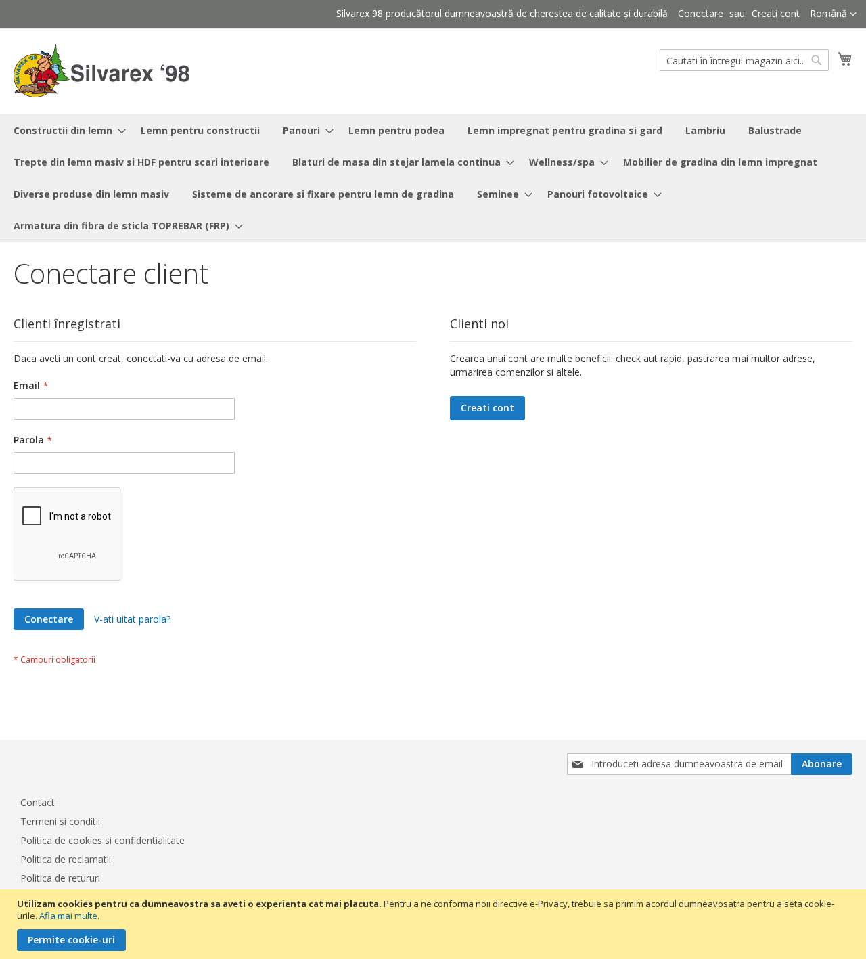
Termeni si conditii (60, 821)
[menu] (433, 178)
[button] (833, 14)
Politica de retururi (60, 878)
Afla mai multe (68, 916)
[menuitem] (65, 130)
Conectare (700, 13)
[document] (434, 924)
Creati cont (776, 13)
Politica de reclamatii (65, 859)
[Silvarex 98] (101, 70)
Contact (37, 802)
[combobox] (744, 60)
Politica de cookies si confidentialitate (102, 840)
